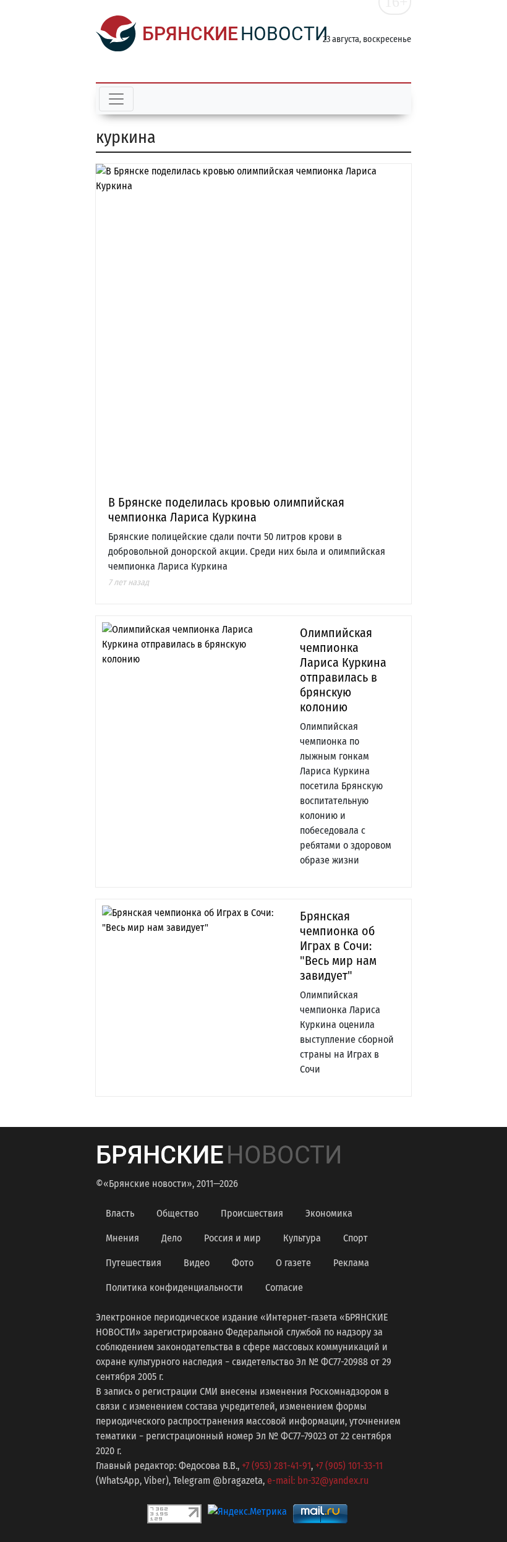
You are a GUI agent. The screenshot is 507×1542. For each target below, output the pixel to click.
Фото (243, 1263)
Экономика (328, 1213)
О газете (293, 1263)
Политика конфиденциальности (174, 1287)
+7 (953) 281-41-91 (276, 1465)
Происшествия (252, 1213)
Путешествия (133, 1263)
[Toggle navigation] (116, 99)
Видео (197, 1263)
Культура (302, 1238)
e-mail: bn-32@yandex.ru (318, 1480)
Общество (177, 1213)
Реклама (351, 1263)
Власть (120, 1213)
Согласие (284, 1287)
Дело (171, 1238)
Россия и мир (232, 1238)
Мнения (122, 1238)
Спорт (355, 1238)
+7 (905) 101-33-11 (349, 1465)
